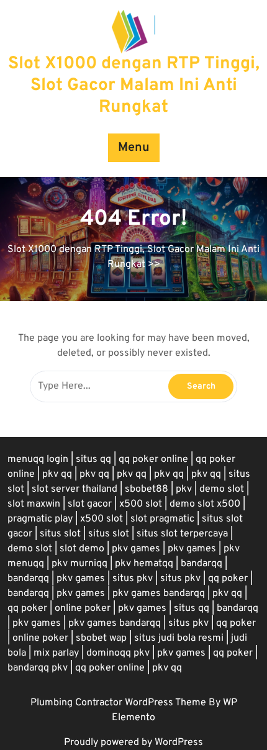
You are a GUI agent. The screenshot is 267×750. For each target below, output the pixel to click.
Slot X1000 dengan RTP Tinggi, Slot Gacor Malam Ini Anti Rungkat (134, 86)
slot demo (82, 549)
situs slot (60, 534)
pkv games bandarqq (158, 593)
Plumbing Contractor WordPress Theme (119, 703)
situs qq (93, 459)
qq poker (228, 578)
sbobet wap (101, 638)
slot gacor (90, 504)
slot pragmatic (162, 519)
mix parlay (56, 653)
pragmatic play (40, 519)
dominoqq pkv (118, 653)
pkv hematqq (144, 564)
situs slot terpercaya (182, 534)
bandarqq (201, 564)
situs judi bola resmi (179, 638)
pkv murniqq (79, 564)
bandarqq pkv (37, 668)
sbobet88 (146, 489)
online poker (83, 608)
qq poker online (153, 459)
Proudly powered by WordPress (133, 742)
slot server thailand (74, 489)
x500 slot (140, 504)
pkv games (136, 549)
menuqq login (37, 459)
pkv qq (57, 474)
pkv (184, 489)
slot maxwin (33, 504)
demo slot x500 (205, 504)
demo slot (221, 489)
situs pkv (132, 578)
